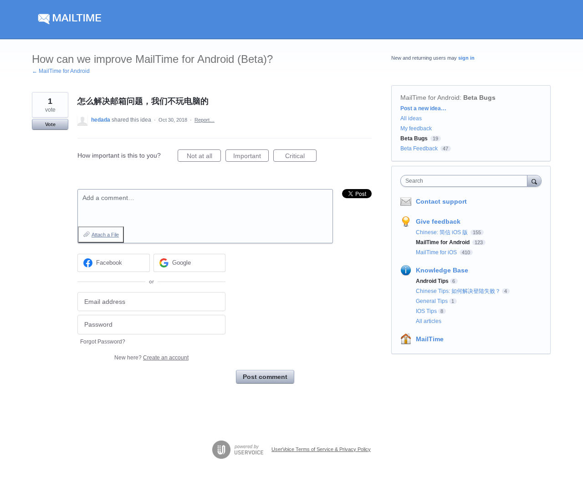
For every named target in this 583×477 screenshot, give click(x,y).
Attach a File (105, 234)
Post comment (265, 376)
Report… (204, 120)
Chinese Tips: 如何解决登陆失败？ (458, 291)
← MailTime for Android (61, 71)
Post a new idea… (423, 108)
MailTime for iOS (437, 252)
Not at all (204, 157)
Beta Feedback (419, 148)
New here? (151, 357)
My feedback (416, 128)
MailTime (430, 339)
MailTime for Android (430, 97)
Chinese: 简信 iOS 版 (442, 232)
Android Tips (432, 281)
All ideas (411, 118)
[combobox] (466, 181)
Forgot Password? (102, 342)
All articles (428, 321)
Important (251, 157)
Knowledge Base (442, 270)
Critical (301, 157)
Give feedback (438, 221)
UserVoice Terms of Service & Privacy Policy (321, 449)
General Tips (432, 301)
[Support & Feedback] (118, 19)
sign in (466, 58)
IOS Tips (426, 311)
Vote (50, 124)
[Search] (534, 180)
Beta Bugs (479, 97)
